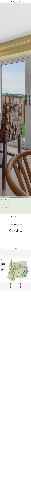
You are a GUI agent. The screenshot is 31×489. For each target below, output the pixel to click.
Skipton (11, 225)
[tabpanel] (15, 100)
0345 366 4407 (4, 209)
